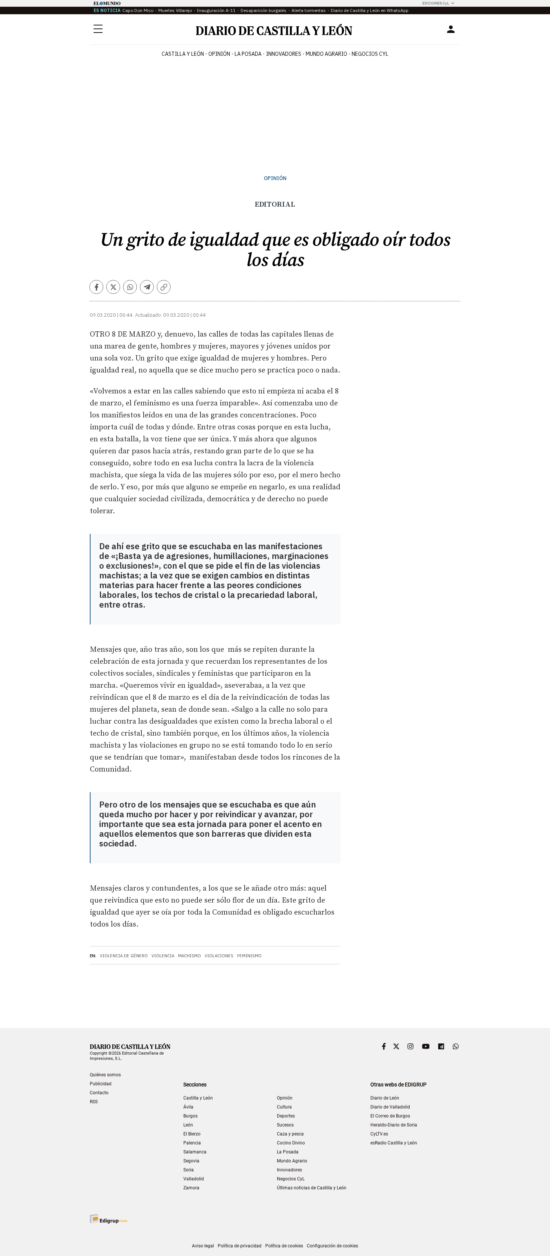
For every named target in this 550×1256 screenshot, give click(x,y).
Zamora (191, 1187)
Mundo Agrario (326, 54)
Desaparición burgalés (264, 10)
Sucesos (285, 1125)
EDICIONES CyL (435, 3)
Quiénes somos (105, 1074)
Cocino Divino (291, 1143)
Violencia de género (124, 955)
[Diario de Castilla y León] (274, 29)
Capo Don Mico (137, 10)
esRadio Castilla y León (393, 1143)
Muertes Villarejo (175, 10)
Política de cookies (284, 1246)
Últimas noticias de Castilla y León (311, 1187)
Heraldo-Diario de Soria (393, 1125)
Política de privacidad (240, 1246)
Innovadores (283, 54)
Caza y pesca (290, 1134)
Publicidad (100, 1083)
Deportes (286, 1116)
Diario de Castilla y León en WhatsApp (370, 10)
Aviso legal (203, 1246)
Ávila (188, 1107)
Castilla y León (183, 54)
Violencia (163, 955)
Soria (188, 1170)
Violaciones (219, 955)
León (188, 1125)
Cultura (284, 1107)
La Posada (248, 54)
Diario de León (384, 1098)
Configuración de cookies (332, 1246)
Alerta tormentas (308, 10)
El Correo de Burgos (390, 1116)
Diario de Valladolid (390, 1107)
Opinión (219, 54)
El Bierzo (192, 1134)
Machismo (189, 955)
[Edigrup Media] (108, 1219)
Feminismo (249, 955)
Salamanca (195, 1152)
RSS (94, 1101)
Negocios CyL (370, 54)
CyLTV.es (379, 1134)
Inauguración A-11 (216, 10)
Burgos (190, 1116)
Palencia (192, 1143)
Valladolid (193, 1179)
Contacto (99, 1092)
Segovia (191, 1161)
